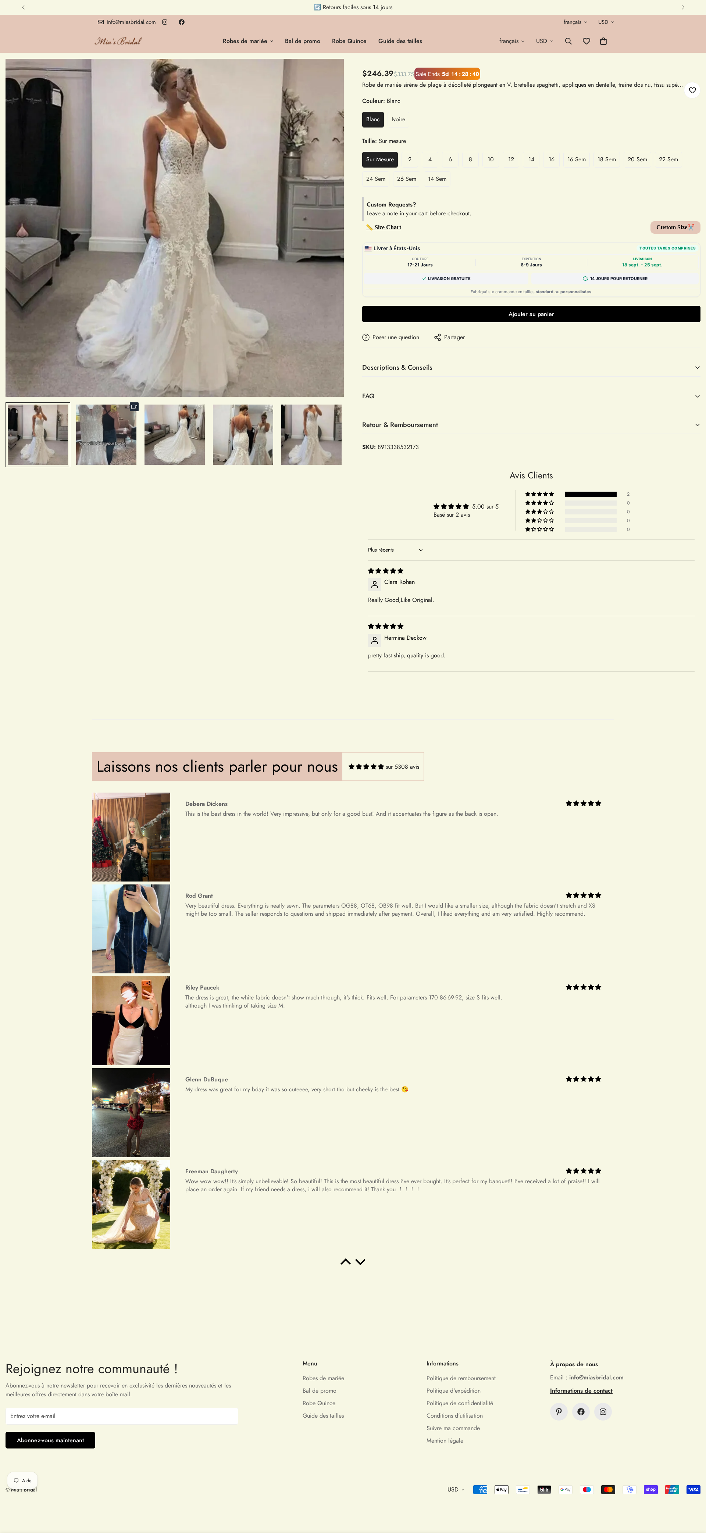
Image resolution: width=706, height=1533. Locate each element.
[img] (385, 571)
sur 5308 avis (402, 766)
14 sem (437, 179)
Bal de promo (302, 41)
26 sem (406, 179)
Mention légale (445, 1440)
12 (511, 159)
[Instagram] (165, 22)
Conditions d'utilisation (455, 1415)
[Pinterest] (559, 1412)
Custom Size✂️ (675, 227)
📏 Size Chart (383, 227)
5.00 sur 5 (485, 506)
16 (552, 159)
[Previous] (23, 7)
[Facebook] (182, 22)
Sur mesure (380, 159)
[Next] (683, 7)
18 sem (607, 159)
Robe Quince (349, 41)
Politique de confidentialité (460, 1403)
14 (531, 159)
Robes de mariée (245, 41)
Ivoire (398, 119)
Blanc (373, 119)
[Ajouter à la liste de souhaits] (692, 90)
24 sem (375, 179)
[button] (603, 41)
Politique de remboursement (461, 1378)
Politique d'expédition (454, 1390)
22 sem (668, 159)
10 (491, 159)
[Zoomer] (328, 74)
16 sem (576, 159)
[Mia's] (118, 40)
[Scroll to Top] (691, 1492)
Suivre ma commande (453, 1428)
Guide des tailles (400, 41)
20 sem (637, 159)
